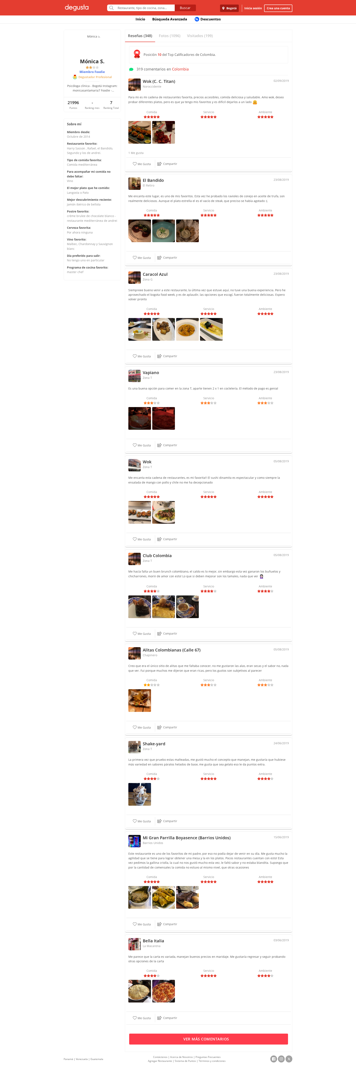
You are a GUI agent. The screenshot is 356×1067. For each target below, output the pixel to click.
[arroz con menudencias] (139, 897)
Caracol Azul (155, 274)
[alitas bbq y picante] (139, 700)
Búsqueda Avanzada (169, 19)
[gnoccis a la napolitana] (187, 329)
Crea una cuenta (278, 8)
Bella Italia (153, 941)
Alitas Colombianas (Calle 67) (171, 650)
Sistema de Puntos (185, 1061)
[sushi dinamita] (139, 132)
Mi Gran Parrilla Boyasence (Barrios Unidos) (187, 837)
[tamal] (139, 606)
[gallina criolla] (163, 897)
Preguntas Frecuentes (208, 1057)
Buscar (185, 8)
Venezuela (82, 1059)
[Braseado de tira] (139, 230)
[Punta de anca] (187, 897)
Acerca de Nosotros (181, 1057)
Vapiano (151, 372)
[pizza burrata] (163, 418)
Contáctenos (160, 1057)
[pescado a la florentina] (211, 329)
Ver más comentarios (206, 1038)
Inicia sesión (253, 8)
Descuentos (208, 19)
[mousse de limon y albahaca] (139, 329)
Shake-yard (154, 744)
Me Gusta (144, 164)
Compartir (170, 164)
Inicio (140, 19)
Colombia (180, 69)
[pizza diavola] (163, 991)
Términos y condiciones (212, 1061)
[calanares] (187, 230)
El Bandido (153, 180)
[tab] (140, 36)
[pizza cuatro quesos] (139, 991)
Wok (147, 462)
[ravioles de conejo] (163, 230)
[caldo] (187, 606)
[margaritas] (139, 418)
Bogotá (231, 8)
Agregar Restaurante (160, 1061)
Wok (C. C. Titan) (159, 81)
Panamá (68, 1059)
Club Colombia (157, 555)
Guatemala (96, 1059)
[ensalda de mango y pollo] (163, 512)
